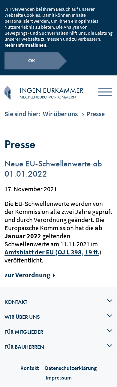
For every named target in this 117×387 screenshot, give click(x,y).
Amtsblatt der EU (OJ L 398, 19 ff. (51, 252)
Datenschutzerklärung (71, 368)
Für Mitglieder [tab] (23, 331)
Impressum (59, 377)
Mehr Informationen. (26, 45)
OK (31, 60)
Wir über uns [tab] (22, 316)
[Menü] (105, 93)
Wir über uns (60, 114)
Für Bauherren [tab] (24, 346)
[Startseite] (7, 93)
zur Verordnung (27, 275)
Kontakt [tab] (15, 301)
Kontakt (29, 368)
